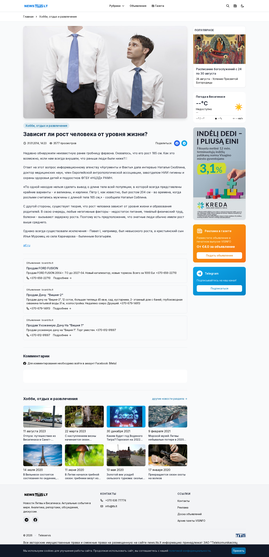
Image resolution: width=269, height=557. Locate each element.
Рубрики (115, 5)
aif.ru (26, 245)
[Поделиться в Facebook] (177, 143)
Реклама (183, 507)
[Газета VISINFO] (235, 6)
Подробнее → (62, 278)
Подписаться (219, 288)
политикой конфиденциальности (189, 550)
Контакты (184, 500)
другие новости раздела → (169, 398)
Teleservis (44, 535)
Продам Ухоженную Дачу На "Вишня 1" (55, 325)
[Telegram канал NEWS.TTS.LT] (26, 520)
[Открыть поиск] (228, 6)
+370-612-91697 (40, 335)
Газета (159, 5)
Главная (28, 16)
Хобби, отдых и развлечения (58, 16)
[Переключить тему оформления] (242, 6)
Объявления (138, 5)
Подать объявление (219, 255)
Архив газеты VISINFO (191, 520)
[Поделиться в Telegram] (184, 143)
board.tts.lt (47, 263)
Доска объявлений (190, 514)
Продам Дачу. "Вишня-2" (44, 295)
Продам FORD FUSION (42, 268)
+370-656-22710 (40, 278)
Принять (238, 550)
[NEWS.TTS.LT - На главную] (36, 5)
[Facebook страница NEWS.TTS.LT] (35, 520)
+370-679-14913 (40, 308)
